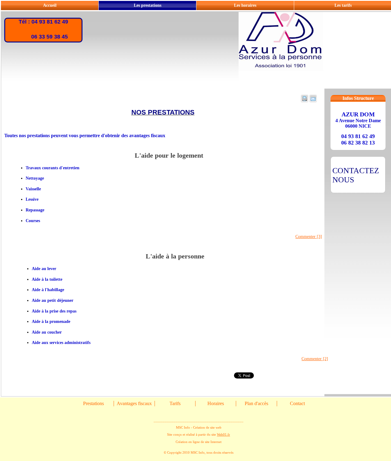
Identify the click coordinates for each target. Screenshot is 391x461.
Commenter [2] (314, 359)
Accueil (50, 5)
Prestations (93, 403)
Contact (297, 403)
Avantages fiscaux (134, 403)
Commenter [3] (308, 236)
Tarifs (175, 403)
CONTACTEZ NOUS (355, 175)
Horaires (215, 403)
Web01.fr (223, 434)
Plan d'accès (256, 403)
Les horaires (245, 5)
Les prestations (147, 5)
